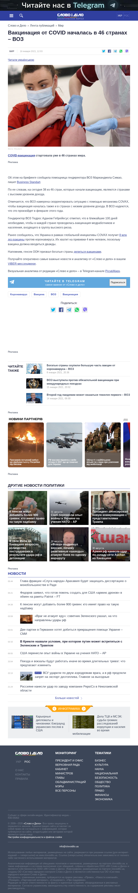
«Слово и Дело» (32, 823)
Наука (99, 769)
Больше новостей (67, 698)
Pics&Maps (112, 271)
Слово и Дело (17, 25)
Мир (61, 25)
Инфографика (69, 708)
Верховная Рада (67, 764)
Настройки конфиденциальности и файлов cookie (35, 837)
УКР (120, 16)
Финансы (102, 794)
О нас (19, 770)
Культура (101, 764)
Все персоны (65, 790)
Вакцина (39, 294)
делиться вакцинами (87, 251)
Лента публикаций (42, 25)
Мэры (59, 786)
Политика (102, 786)
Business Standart (28, 182)
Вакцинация (70, 294)
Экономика (103, 799)
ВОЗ (53, 294)
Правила (21, 778)
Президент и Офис (69, 760)
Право (99, 790)
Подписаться (118, 282)
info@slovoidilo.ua (69, 846)
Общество (103, 782)
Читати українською (21, 60)
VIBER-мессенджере (22, 263)
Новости (17, 574)
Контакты (22, 774)
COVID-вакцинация (21, 155)
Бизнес (100, 760)
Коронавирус (18, 294)
